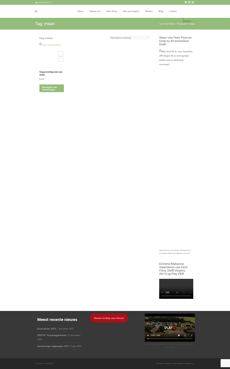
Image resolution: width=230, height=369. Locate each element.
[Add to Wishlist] (60, 53)
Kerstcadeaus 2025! (46, 328)
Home (80, 11)
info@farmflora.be (44, 2)
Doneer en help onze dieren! (109, 318)
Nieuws (149, 11)
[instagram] (189, 3)
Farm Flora (111, 11)
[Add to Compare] (60, 59)
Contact (173, 11)
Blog (161, 11)
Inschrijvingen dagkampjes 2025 (53, 346)
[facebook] (185, 3)
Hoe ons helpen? (131, 11)
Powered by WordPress (164, 363)
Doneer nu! (94, 11)
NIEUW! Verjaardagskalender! (52, 335)
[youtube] (192, 3)
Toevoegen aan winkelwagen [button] (49, 88)
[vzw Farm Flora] (36, 10)
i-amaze (179, 363)
